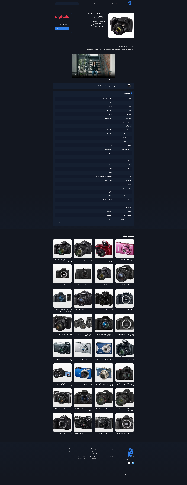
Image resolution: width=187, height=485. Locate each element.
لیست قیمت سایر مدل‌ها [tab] (88, 86)
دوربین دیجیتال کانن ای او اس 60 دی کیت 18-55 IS (63, 260)
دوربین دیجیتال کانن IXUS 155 (127, 259)
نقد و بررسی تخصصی (103, 3)
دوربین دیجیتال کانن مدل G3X (65, 334)
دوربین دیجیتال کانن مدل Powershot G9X (83, 433)
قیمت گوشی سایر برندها (94, 458)
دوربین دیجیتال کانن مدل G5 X (106, 309)
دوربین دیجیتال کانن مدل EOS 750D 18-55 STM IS (83, 409)
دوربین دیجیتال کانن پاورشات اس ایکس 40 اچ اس (125, 384)
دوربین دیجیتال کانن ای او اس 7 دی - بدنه (104, 284)
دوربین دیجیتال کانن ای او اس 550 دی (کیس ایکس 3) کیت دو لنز (63, 310)
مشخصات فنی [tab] (121, 86)
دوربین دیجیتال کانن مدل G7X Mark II (63, 408)
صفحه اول (123, 3)
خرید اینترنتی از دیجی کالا (62, 28)
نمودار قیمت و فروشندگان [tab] (110, 86)
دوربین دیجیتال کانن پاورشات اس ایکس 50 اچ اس (62, 384)
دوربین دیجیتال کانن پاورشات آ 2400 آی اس (83, 360)
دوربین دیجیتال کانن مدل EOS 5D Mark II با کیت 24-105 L (125, 409)
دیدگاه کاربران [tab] (99, 86)
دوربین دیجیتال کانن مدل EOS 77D (126, 309)
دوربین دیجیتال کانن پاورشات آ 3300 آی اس (83, 384)
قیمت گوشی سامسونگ (94, 451)
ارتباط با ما (111, 458)
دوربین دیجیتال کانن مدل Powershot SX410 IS (105, 260)
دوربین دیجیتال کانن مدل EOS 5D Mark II (104, 408)
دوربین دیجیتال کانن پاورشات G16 (85, 284)
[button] (85, 3)
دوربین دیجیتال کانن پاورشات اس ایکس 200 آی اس (104, 384)
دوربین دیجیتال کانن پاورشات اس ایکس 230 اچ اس (63, 360)
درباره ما (111, 451)
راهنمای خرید (92, 3)
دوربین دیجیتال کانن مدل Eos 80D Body (125, 433)
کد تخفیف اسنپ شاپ (67, 451)
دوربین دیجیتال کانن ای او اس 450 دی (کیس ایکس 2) (126, 335)
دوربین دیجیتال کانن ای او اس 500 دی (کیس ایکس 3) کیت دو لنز (84, 335)
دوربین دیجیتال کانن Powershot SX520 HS (124, 359)
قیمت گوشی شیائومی (94, 456)
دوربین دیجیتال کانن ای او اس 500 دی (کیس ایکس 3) (105, 335)
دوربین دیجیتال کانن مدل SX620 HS (105, 433)
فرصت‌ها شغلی (110, 456)
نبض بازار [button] (114, 3)
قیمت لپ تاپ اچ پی (81, 453)
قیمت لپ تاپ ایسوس (80, 451)
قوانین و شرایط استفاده (108, 453)
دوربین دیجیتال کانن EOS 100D (127, 284)
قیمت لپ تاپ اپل (81, 458)
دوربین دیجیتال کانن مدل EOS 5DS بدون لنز (63, 434)
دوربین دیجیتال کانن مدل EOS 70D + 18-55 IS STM (83, 310)
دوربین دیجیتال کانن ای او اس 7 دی (84, 259)
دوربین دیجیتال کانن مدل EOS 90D (64, 284)
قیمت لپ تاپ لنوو (81, 456)
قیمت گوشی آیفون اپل (94, 453)
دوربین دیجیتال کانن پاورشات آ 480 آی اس (104, 359)
